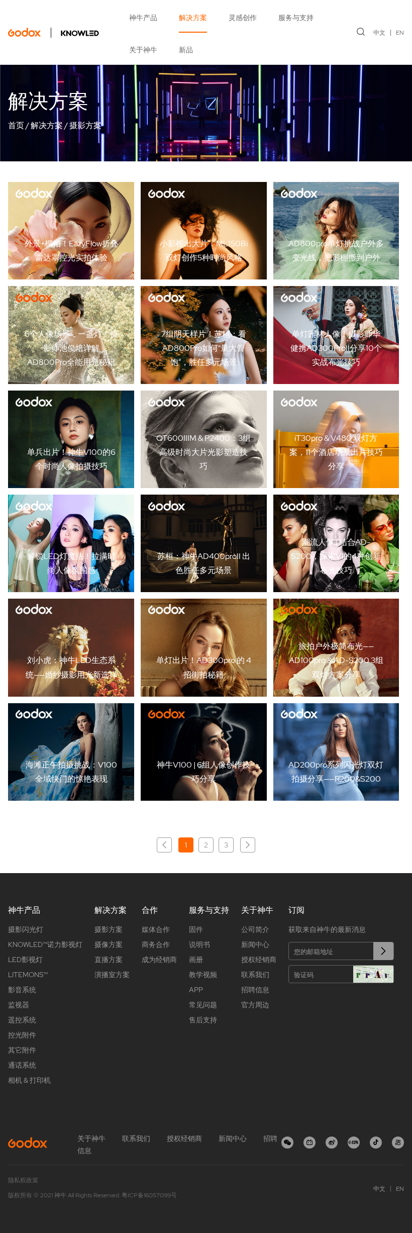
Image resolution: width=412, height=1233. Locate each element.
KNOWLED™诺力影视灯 (45, 944)
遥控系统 (22, 1019)
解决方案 (193, 17)
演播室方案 (112, 974)
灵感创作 (243, 17)
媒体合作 (156, 929)
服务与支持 (296, 17)
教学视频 (203, 974)
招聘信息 (255, 989)
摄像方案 (108, 944)
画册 (196, 959)
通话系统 (22, 1065)
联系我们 (255, 974)
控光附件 (22, 1034)
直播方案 (108, 959)
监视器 (18, 1004)
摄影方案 (85, 125)
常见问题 (203, 1004)
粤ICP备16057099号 (149, 1195)
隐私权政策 (23, 1180)
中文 (379, 33)
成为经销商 (159, 959)
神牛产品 (143, 17)
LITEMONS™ (28, 974)
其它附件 (22, 1050)
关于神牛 (143, 49)
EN (400, 33)
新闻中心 (255, 944)
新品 (186, 49)
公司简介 (255, 929)
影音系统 (22, 989)
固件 (196, 929)
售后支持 (203, 1019)
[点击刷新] (373, 974)
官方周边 (255, 1004)
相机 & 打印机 (29, 1080)
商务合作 (156, 944)
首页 (16, 125)
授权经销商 (258, 959)
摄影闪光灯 (25, 929)
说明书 (199, 944)
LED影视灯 (25, 959)
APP (196, 989)
